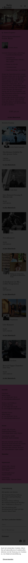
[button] (8, 559)
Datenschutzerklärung (13, 554)
